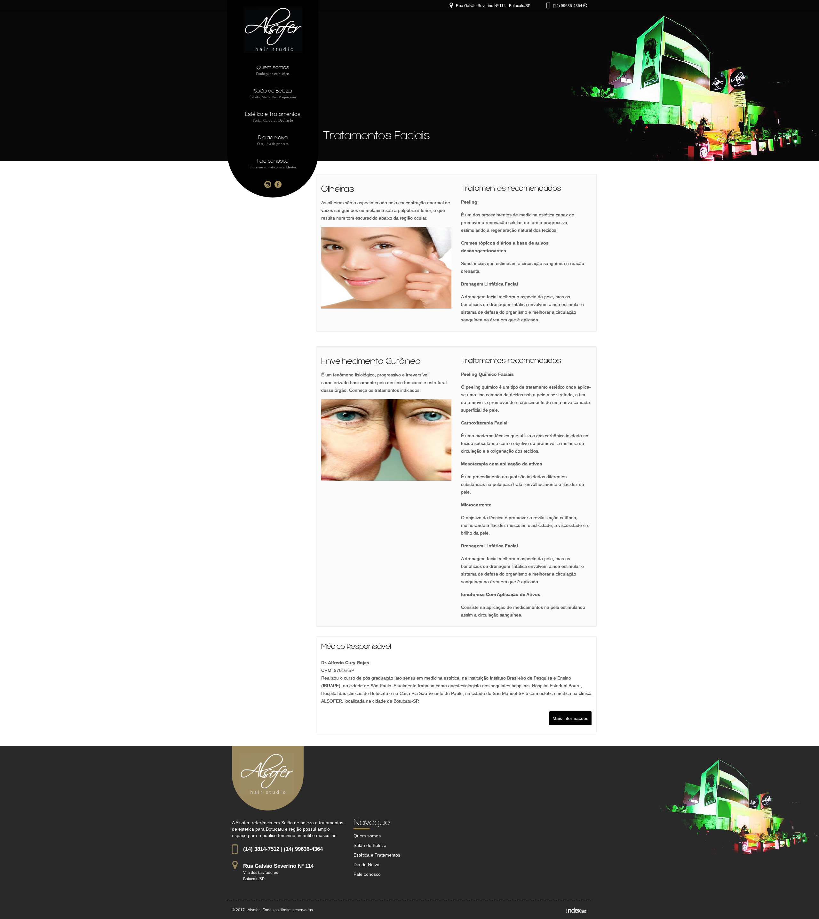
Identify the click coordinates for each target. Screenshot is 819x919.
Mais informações (570, 718)
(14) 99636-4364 (568, 6)
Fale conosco (367, 874)
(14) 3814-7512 (261, 849)
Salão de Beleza (370, 845)
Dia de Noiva (366, 864)
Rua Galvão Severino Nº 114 (278, 866)
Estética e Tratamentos (377, 855)
